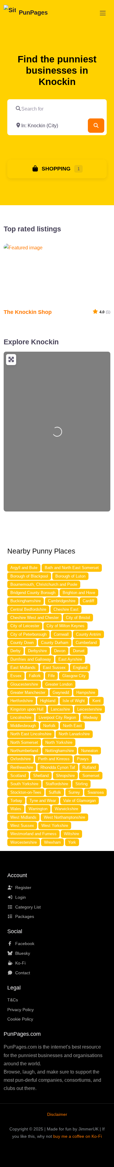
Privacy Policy (20, 1009)
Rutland (89, 767)
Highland (47, 700)
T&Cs (12, 999)
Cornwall (61, 634)
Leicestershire (89, 709)
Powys (83, 759)
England (80, 667)
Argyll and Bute (23, 567)
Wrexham (52, 842)
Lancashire (60, 709)
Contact (22, 972)
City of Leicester (24, 626)
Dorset (79, 651)
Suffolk (55, 792)
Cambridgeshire (61, 601)
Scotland (18, 775)
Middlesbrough (23, 725)
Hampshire (85, 692)
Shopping (55, 169)
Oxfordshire (20, 759)
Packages (24, 916)
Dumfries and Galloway (30, 659)
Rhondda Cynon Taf (57, 767)
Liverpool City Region (57, 717)
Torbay (16, 800)
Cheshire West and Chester (34, 617)
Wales (15, 809)
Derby (15, 651)
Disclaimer (57, 1114)
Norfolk (49, 725)
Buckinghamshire (25, 601)
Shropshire (65, 775)
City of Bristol (78, 617)
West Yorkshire (54, 825)
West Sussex (22, 825)
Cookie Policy (20, 1019)
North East (72, 725)
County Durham (54, 642)
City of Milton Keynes (66, 626)
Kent (96, 700)
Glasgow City (74, 675)
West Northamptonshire (64, 817)
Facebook (24, 943)
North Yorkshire (58, 742)
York (72, 842)
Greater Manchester (27, 692)
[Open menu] (102, 13)
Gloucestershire (24, 684)
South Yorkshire (24, 784)
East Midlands (23, 667)
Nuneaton (89, 750)
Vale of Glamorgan (79, 800)
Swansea (96, 792)
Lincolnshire (20, 717)
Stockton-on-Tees (25, 792)
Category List (28, 907)
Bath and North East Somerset (72, 567)
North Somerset (24, 742)
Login (20, 897)
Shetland (41, 775)
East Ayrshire (70, 659)
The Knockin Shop (28, 312)
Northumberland (24, 750)
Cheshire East (66, 609)
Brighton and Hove (79, 592)
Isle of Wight (74, 700)
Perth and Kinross (54, 759)
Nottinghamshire (59, 750)
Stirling (81, 784)
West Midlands (23, 817)
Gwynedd (61, 692)
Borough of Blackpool (29, 576)
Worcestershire (23, 842)
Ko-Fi (20, 963)
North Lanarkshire (74, 734)
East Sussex (54, 667)
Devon (59, 651)
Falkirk (35, 675)
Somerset (90, 775)
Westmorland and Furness (33, 833)
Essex (16, 675)
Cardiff (88, 601)
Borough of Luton (70, 576)
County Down (22, 642)
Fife (51, 675)
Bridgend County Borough (32, 592)
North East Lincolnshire (30, 734)
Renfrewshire (21, 767)
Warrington (38, 809)
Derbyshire (37, 651)
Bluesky (22, 953)
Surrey (74, 792)
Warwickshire (66, 809)
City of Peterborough (28, 634)
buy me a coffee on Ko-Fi (77, 1136)
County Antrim (88, 634)
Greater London (58, 684)
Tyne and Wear (42, 800)
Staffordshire (57, 784)
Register (23, 887)
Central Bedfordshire (28, 609)
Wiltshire (71, 833)
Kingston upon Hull (26, 709)
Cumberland (86, 642)
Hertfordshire (21, 700)
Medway (90, 717)
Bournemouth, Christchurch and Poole (43, 584)
